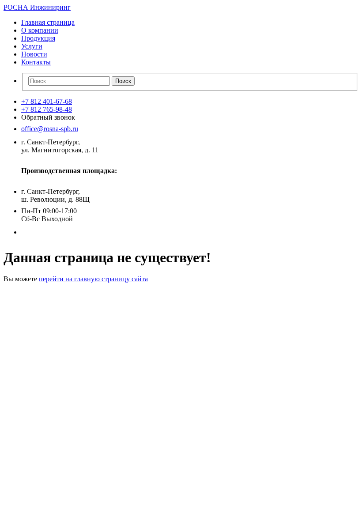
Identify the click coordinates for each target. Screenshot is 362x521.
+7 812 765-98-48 (46, 109)
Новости (34, 54)
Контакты (36, 62)
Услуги (31, 46)
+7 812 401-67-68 (46, 101)
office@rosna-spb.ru (49, 128)
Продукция (38, 38)
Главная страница (48, 22)
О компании (39, 30)
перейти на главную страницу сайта (93, 279)
